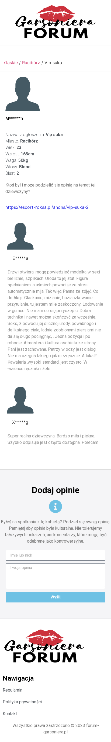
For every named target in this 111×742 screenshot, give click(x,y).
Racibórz (31, 62)
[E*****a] (20, 236)
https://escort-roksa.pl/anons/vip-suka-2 (47, 207)
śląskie (11, 62)
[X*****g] (20, 400)
